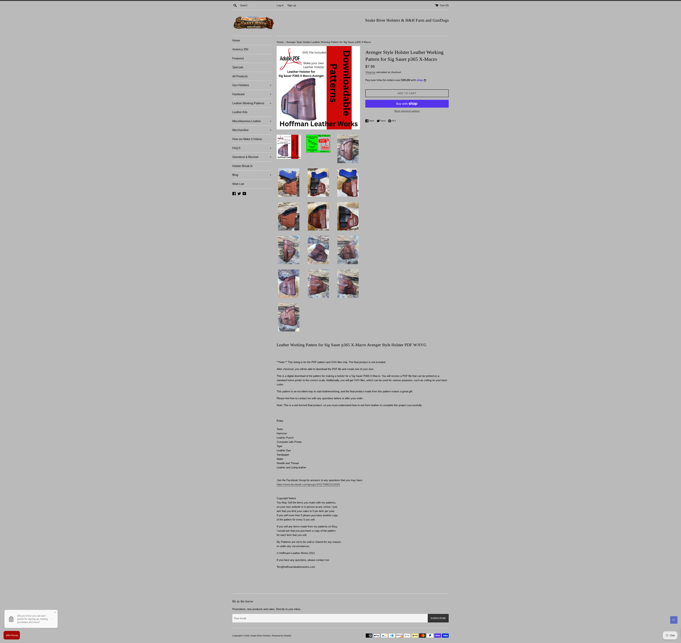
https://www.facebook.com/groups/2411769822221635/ (308, 484)
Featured (238, 58)
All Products (240, 76)
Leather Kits (239, 112)
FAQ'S (251, 148)
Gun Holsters (251, 85)
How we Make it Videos (247, 139)
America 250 (240, 49)
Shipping (370, 72)
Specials (237, 67)
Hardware (251, 94)
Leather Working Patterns (251, 103)
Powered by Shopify (281, 635)
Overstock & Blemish (251, 156)
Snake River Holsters (260, 635)
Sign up (291, 5)
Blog (251, 174)
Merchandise (251, 130)
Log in (280, 5)
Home (236, 40)
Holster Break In (242, 166)
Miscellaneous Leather (251, 121)
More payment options (407, 111)
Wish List (238, 183)
